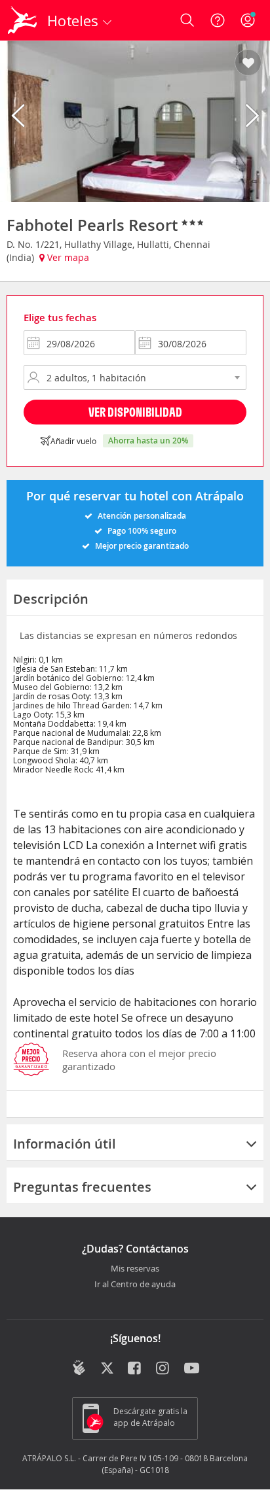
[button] (248, 63)
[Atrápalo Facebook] (135, 1369)
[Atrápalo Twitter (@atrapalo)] (107, 1369)
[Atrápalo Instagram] (163, 1369)
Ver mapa (67, 257)
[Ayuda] (217, 20)
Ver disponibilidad (135, 412)
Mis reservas (135, 1269)
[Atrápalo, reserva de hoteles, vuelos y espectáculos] (22, 20)
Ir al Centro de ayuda (135, 1284)
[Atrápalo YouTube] (191, 1369)
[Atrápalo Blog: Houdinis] (79, 1367)
